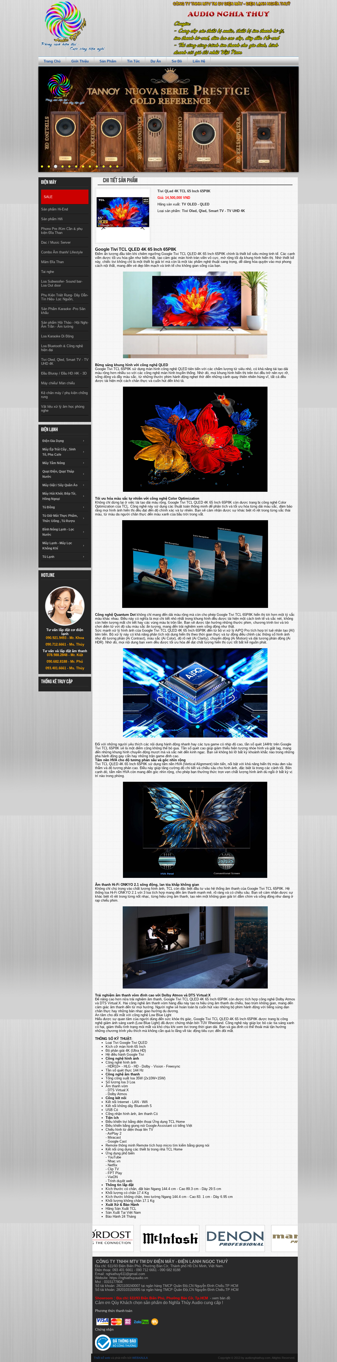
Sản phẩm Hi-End (54, 209)
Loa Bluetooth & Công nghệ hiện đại (62, 348)
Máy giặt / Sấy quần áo (59, 485)
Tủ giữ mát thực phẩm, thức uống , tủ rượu (60, 518)
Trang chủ (52, 61)
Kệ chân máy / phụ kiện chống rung (64, 395)
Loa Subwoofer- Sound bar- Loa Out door (61, 283)
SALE (48, 197)
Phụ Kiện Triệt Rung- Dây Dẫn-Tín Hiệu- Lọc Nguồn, (64, 297)
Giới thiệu (80, 61)
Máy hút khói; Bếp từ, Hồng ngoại (59, 496)
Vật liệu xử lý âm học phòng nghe (62, 408)
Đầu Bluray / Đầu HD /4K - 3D (64, 373)
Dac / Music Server (56, 242)
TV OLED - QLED (195, 204)
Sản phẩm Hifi (52, 219)
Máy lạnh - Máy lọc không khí (57, 545)
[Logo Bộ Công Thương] (116, 1343)
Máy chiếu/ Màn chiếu (58, 383)
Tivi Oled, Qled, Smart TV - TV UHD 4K (64, 362)
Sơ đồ (177, 61)
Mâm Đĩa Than (52, 262)
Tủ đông (48, 507)
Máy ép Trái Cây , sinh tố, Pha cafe (59, 452)
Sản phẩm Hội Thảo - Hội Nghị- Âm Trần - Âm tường (64, 324)
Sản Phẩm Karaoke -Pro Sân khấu (63, 311)
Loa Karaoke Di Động (57, 336)
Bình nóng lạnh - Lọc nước (58, 532)
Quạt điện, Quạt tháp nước (58, 474)
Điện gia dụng (53, 441)
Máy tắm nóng (53, 463)
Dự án (156, 61)
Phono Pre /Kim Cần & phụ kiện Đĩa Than (61, 231)
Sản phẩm (108, 61)
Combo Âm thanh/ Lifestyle (62, 252)
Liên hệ (199, 61)
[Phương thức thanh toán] (127, 1322)
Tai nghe (47, 272)
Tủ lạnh (48, 557)
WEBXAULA (140, 1357)
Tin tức (133, 61)
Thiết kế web (102, 1357)
